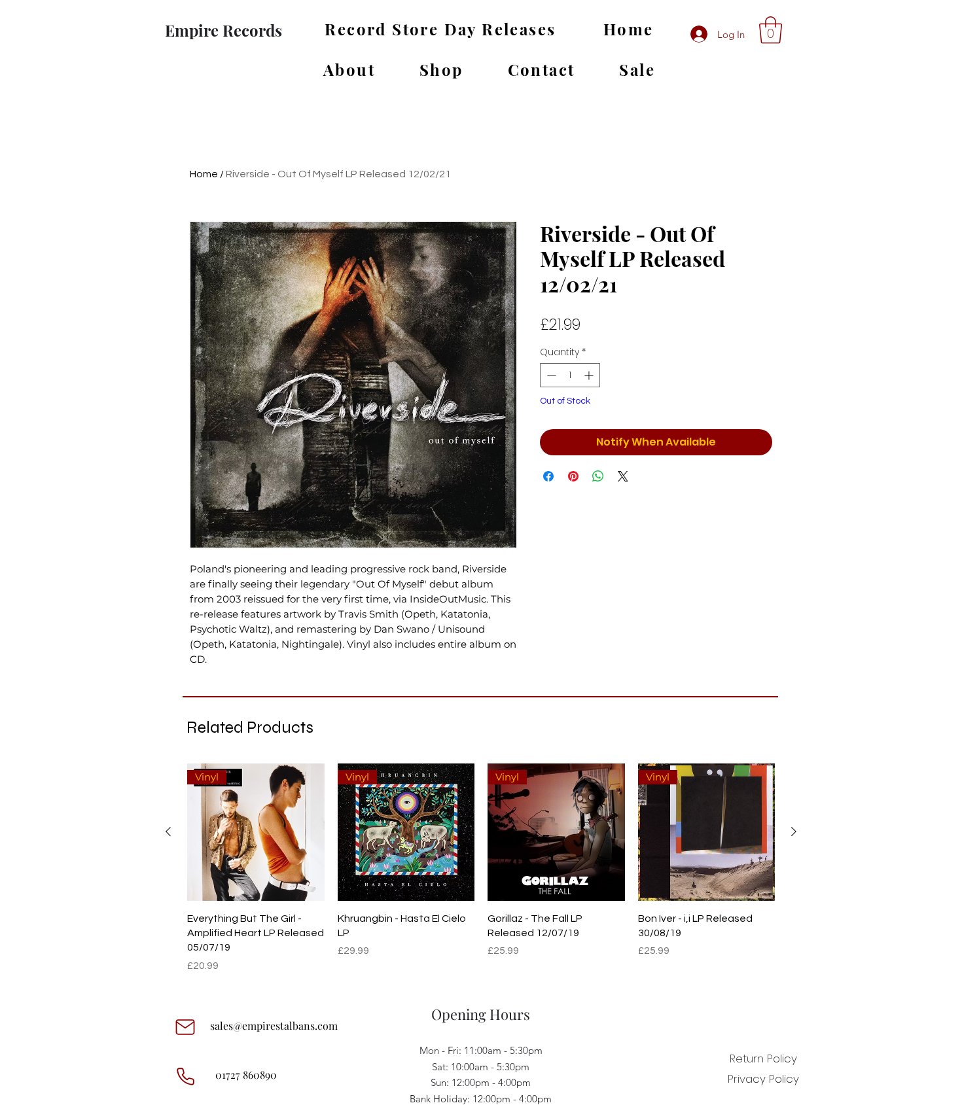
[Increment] (590, 375)
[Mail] (185, 1027)
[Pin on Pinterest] (573, 476)
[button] (770, 30)
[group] (481, 868)
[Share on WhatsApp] (598, 476)
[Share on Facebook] (548, 476)
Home (204, 174)
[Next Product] (794, 831)
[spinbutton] (570, 375)
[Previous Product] (168, 831)
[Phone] (185, 1076)
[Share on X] (623, 476)
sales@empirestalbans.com (274, 1025)
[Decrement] (550, 375)
